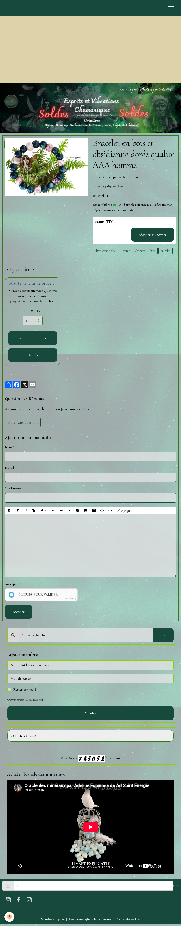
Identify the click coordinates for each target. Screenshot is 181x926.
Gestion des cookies (127, 919)
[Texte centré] (61, 510)
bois (152, 250)
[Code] (102, 510)
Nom (8, 447)
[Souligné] (25, 510)
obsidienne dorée (105, 250)
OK (163, 635)
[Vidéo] (94, 510)
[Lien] (69, 510)
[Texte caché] (77, 510)
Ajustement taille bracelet (32, 283)
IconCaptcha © (70, 599)
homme (125, 250)
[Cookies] (9, 917)
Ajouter (19, 611)
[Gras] (9, 510)
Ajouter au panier (152, 234)
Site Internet (14, 488)
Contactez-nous (23, 735)
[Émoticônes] (110, 510)
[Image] (85, 510)
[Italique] (17, 510)
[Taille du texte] (34, 510)
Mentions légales (52, 919)
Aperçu (125, 510)
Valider (90, 713)
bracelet (165, 250)
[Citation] (53, 510)
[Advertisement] (90, 49)
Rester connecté (24, 689)
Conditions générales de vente (90, 919)
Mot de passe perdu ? (36, 699)
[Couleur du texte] (43, 510)
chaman (140, 250)
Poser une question (23, 422)
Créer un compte (15, 699)
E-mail (9, 468)
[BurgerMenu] (171, 8)
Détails (32, 354)
